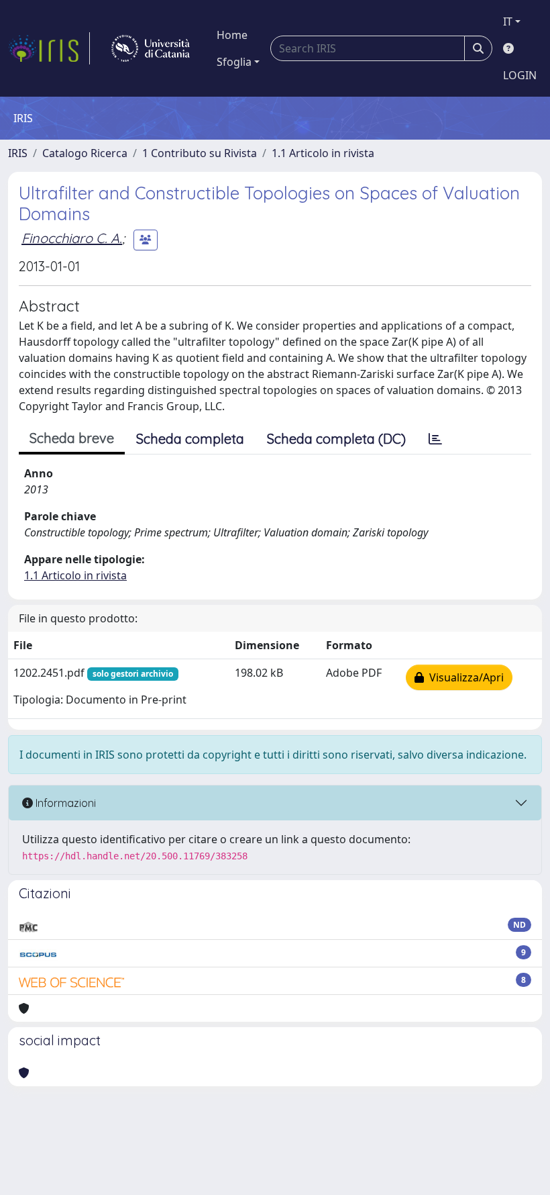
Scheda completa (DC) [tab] (336, 438)
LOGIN (520, 75)
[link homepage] (49, 48)
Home (232, 35)
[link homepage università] (151, 48)
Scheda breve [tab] (72, 438)
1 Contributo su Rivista (199, 153)
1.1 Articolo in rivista (323, 153)
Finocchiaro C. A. (71, 238)
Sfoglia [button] (234, 61)
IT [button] (507, 21)
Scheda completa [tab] (190, 438)
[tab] (435, 439)
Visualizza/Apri (464, 677)
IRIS (18, 153)
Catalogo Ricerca (84, 153)
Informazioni (64, 803)
